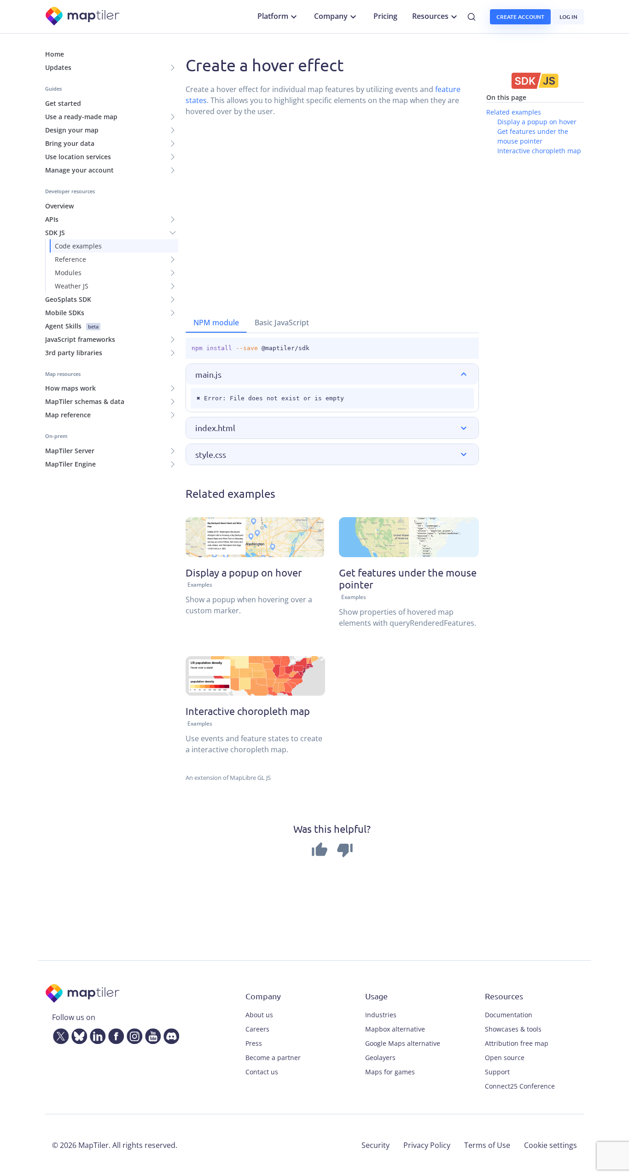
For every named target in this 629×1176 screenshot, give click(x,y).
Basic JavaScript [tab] (282, 322)
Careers (257, 1029)
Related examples (513, 112)
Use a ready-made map (81, 116)
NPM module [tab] (216, 322)
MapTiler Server (69, 450)
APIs (51, 219)
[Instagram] (133, 1034)
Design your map (72, 130)
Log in (568, 17)
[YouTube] (151, 1034)
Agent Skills (72, 326)
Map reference (68, 414)
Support (497, 1071)
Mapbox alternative (395, 1029)
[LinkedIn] (96, 1034)
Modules (68, 272)
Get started (63, 103)
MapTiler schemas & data (84, 401)
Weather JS (71, 286)
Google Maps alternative (402, 1043)
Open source (504, 1057)
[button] (332, 374)
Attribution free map (516, 1043)
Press (253, 1043)
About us (259, 1014)
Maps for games (390, 1071)
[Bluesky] (77, 1034)
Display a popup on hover (537, 121)
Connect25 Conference (520, 1086)
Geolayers (380, 1057)
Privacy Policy (426, 1145)
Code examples (78, 246)
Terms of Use (487, 1145)
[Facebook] (114, 1034)
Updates (58, 67)
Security (375, 1145)
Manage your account (79, 170)
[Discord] (169, 1034)
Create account (520, 17)
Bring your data (69, 143)
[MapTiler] (83, 16)
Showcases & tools (513, 1029)
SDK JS (55, 232)
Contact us (261, 1071)
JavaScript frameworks (80, 339)
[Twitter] (59, 1034)
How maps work (70, 388)
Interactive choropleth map (539, 150)
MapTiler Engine (70, 464)
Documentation (508, 1014)
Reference (70, 259)
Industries (380, 1014)
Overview (59, 206)
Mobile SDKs (64, 312)
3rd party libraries (73, 352)
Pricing (385, 16)
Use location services (78, 156)
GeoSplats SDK (68, 299)
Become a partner (273, 1057)
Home (54, 54)
